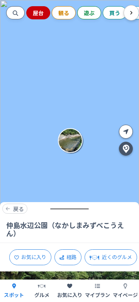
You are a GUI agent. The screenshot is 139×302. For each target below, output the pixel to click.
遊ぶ (89, 13)
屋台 (38, 13)
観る (63, 13)
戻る (18, 209)
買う (114, 13)
